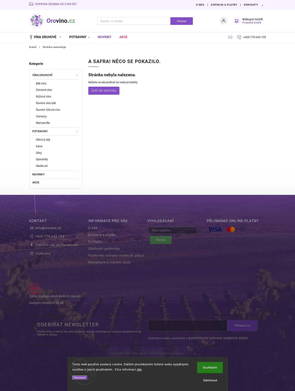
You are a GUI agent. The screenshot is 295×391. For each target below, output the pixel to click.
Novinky (38, 174)
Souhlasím (210, 367)
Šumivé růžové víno (48, 109)
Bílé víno (41, 83)
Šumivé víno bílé (46, 103)
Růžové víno (43, 96)
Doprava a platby (224, 4)
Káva (39, 146)
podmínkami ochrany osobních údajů (218, 338)
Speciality (42, 159)
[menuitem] (47, 37)
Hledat (181, 21)
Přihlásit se (242, 325)
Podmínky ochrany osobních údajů (116, 255)
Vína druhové (42, 75)
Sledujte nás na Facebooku (56, 245)
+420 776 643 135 (49, 236)
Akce (35, 182)
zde (139, 369)
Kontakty (251, 4)
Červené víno (44, 89)
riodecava (43, 253)
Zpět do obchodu (103, 90)
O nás (200, 4)
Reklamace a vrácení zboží (109, 262)
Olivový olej (43, 139)
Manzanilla (43, 122)
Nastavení (80, 377)
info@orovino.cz (48, 228)
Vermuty (41, 116)
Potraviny (40, 131)
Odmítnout (210, 380)
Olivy (39, 152)
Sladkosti (42, 166)
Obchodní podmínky (104, 249)
